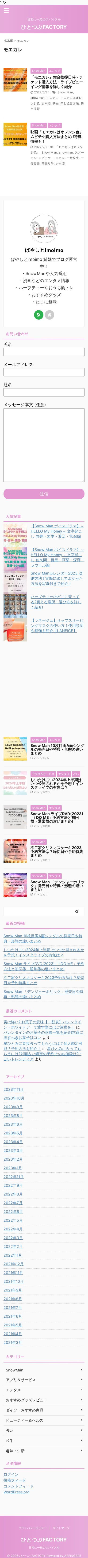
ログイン (11, 1474)
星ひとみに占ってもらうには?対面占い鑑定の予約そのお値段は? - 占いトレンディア (42, 1053)
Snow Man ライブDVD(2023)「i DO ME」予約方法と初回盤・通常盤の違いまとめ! (57, 817)
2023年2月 (13, 1159)
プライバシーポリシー (33, 1528)
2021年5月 (13, 1325)
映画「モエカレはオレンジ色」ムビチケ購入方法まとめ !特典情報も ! (57, 136)
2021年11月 (13, 1272)
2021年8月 (13, 1298)
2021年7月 (13, 1307)
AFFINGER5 (72, 1556)
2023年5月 (13, 1133)
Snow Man (65, 92)
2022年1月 (13, 1255)
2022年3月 (13, 1237)
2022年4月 (13, 1229)
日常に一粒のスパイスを (44, 1547)
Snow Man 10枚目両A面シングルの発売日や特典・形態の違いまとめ (57, 749)
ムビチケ (44, 158)
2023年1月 (13, 1168)
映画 (56, 103)
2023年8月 (13, 1115)
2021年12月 (14, 1264)
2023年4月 (13, 1141)
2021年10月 (14, 1281)
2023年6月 (13, 1124)
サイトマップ (61, 1528)
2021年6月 (13, 1316)
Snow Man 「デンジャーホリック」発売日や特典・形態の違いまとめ (57, 885)
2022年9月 (13, 1185)
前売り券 (48, 163)
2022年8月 (13, 1194)
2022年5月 (13, 1220)
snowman (38, 98)
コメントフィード (19, 1486)
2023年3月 (13, 1150)
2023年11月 (14, 1089)
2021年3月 (13, 1342)
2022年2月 (13, 1246)
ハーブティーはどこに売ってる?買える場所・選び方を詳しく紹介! (56, 601)
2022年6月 (13, 1211)
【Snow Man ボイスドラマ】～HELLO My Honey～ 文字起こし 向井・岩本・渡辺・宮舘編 (57, 531)
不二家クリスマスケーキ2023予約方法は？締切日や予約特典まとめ (57, 851)
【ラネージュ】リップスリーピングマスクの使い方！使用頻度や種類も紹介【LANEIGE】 (57, 625)
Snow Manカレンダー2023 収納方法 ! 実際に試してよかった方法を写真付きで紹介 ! (57, 578)
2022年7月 (13, 1202)
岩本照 (46, 103)
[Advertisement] (44, 688)
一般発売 (73, 158)
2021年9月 (13, 1290)
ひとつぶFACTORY (44, 27)
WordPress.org (17, 1492)
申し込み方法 (70, 103)
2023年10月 (14, 1098)
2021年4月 (13, 1333)
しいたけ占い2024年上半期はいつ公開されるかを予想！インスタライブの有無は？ (57, 783)
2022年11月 (14, 1176)
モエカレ (52, 98)
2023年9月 (13, 1106)
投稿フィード (15, 1480)
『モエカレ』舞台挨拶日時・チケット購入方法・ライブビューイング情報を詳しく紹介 (57, 82)
